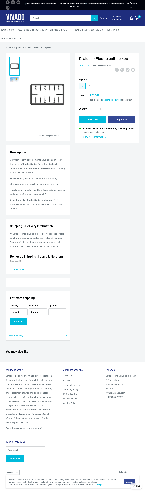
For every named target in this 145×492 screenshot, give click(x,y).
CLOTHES (106, 30)
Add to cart (92, 119)
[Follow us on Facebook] (8, 2)
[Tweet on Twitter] (128, 69)
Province (33, 305)
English (10, 472)
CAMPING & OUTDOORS (10, 38)
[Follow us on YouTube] (18, 2)
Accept (129, 482)
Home (8, 47)
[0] (137, 18)
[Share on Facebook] (117, 69)
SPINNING (54, 30)
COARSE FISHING (7, 30)
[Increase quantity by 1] (108, 109)
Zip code (52, 305)
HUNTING (117, 30)
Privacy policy (70, 398)
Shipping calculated (111, 99)
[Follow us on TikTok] (8, 8)
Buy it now (121, 119)
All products (19, 47)
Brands (103, 18)
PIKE (63, 30)
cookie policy (99, 484)
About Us (67, 375)
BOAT (77, 30)
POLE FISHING (23, 30)
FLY (70, 30)
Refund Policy (16, 335)
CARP (44, 30)
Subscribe (15, 458)
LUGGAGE (95, 30)
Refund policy (70, 394)
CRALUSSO (84, 65)
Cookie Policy (70, 403)
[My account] (131, 18)
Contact (67, 380)
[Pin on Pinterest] (122, 69)
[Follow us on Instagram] (13, 2)
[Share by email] (133, 69)
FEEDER (35, 30)
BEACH (85, 30)
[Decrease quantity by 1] (93, 109)
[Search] (94, 18)
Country (14, 305)
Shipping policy (70, 389)
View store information (94, 136)
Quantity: (83, 108)
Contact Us (133, 5)
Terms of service (71, 384)
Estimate (18, 321)
